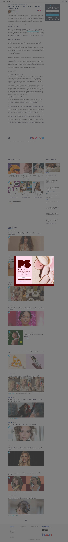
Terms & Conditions (20, 281)
